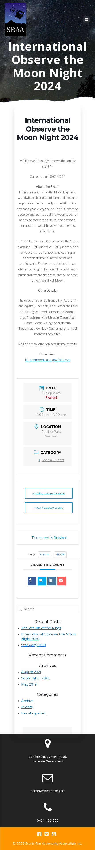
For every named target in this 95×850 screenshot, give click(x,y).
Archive (27, 701)
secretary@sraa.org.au (48, 790)
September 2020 (35, 678)
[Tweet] (42, 581)
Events (26, 707)
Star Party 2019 (33, 645)
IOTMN (44, 554)
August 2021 (31, 672)
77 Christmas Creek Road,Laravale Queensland (47, 758)
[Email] (61, 581)
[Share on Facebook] (32, 581)
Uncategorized (33, 713)
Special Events (53, 460)
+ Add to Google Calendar (48, 493)
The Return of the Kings (41, 628)
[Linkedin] (52, 581)
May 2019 (29, 684)
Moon (60, 554)
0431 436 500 (48, 820)
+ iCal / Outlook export (48, 507)
